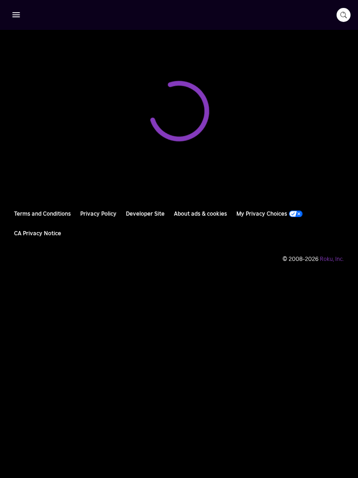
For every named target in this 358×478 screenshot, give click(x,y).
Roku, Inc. (332, 259)
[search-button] (344, 15)
